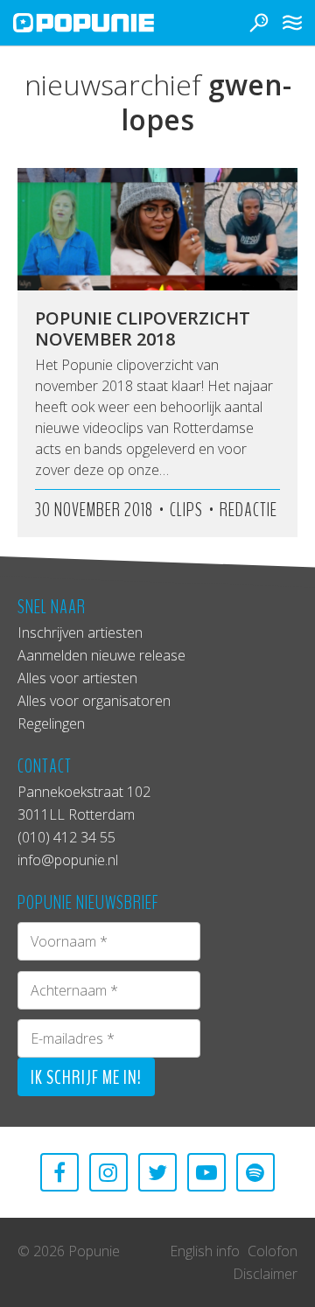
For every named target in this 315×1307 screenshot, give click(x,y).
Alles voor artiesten (77, 678)
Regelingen (51, 723)
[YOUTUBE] (206, 1172)
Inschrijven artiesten (80, 632)
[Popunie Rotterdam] (109, 22)
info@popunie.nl (68, 860)
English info (205, 1251)
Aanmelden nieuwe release (102, 655)
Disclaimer (265, 1273)
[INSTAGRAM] (108, 1172)
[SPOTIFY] (255, 1172)
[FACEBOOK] (59, 1172)
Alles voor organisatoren (94, 700)
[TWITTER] (157, 1172)
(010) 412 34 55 (67, 837)
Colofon (273, 1251)
